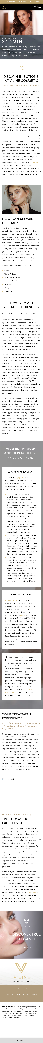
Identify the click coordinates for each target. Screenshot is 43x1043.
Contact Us (26, 948)
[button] (40, 7)
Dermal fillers (11, 600)
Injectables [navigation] (12, 38)
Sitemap (35, 994)
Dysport (19, 478)
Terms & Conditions (11, 994)
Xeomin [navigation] (20, 38)
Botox (22, 615)
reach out (36, 162)
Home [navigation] (4, 38)
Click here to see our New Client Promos (21, 2)
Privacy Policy (25, 994)
